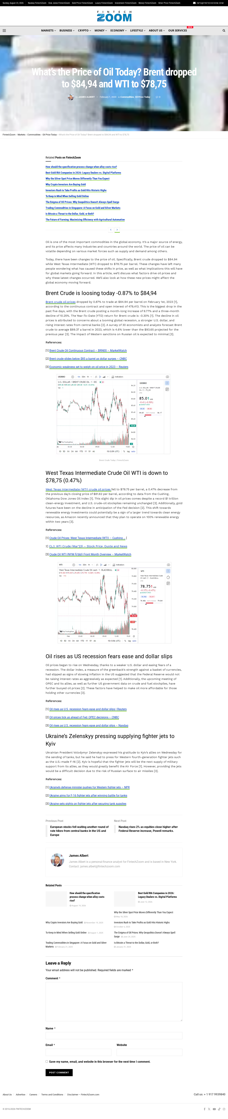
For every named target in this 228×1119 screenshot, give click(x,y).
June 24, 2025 (129, 937)
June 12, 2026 (146, 902)
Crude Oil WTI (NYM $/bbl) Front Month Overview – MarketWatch (90, 554)
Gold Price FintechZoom (82, 3)
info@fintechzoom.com (210, 3)
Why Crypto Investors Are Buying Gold (66, 184)
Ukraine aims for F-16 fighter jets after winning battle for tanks (88, 795)
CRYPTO (83, 30)
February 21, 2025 (65, 947)
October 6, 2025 (123, 927)
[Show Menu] (4, 30)
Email (50, 1045)
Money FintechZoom (147, 3)
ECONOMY (117, 30)
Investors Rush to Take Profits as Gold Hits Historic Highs (76, 190)
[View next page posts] (117, 230)
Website (122, 1045)
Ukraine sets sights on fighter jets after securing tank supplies (87, 803)
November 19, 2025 (94, 923)
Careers (33, 1094)
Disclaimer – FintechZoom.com (83, 1094)
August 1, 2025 (96, 933)
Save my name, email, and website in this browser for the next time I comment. (100, 1061)
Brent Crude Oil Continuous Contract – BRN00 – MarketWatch (88, 350)
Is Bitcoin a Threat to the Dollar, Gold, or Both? (70, 213)
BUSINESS (65, 30)
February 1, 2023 (108, 97)
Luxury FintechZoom (104, 3)
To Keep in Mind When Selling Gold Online (67, 196)
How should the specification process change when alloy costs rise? (81, 166)
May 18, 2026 (122, 917)
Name (51, 1028)
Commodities (127, 97)
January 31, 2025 (123, 947)
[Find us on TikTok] (219, 1109)
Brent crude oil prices (61, 302)
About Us (7, 1094)
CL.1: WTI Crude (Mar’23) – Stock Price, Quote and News (88, 546)
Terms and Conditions (52, 1094)
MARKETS (47, 30)
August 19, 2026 (78, 906)
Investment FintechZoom (125, 3)
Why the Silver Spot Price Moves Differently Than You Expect (78, 178)
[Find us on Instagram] (224, 1109)
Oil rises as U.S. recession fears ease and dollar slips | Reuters (88, 709)
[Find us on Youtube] (214, 1109)
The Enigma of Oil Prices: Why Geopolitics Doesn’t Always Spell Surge (82, 202)
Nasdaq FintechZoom (37, 3)
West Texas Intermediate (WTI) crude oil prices (78, 489)
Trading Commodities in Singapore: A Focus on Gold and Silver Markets (83, 208)
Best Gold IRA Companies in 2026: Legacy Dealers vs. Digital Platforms (83, 172)
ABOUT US (155, 30)
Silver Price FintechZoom (169, 3)
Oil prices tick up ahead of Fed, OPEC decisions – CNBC (84, 717)
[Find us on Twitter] (209, 1109)
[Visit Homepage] (114, 16)
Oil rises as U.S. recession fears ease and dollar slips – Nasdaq (88, 725)
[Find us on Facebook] (204, 1109)
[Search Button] (224, 30)
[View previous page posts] (110, 230)
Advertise (20, 1094)
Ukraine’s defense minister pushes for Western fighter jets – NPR (89, 787)
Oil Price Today (142, 97)
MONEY (99, 30)
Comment (53, 978)
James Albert (86, 97)
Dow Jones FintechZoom (59, 3)
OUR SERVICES (177, 30)
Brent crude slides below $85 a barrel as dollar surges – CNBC (88, 358)
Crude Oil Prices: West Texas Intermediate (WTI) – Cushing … (87, 538)
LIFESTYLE (136, 30)
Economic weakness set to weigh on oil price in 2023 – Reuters (88, 367)
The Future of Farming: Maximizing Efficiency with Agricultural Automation (85, 219)
